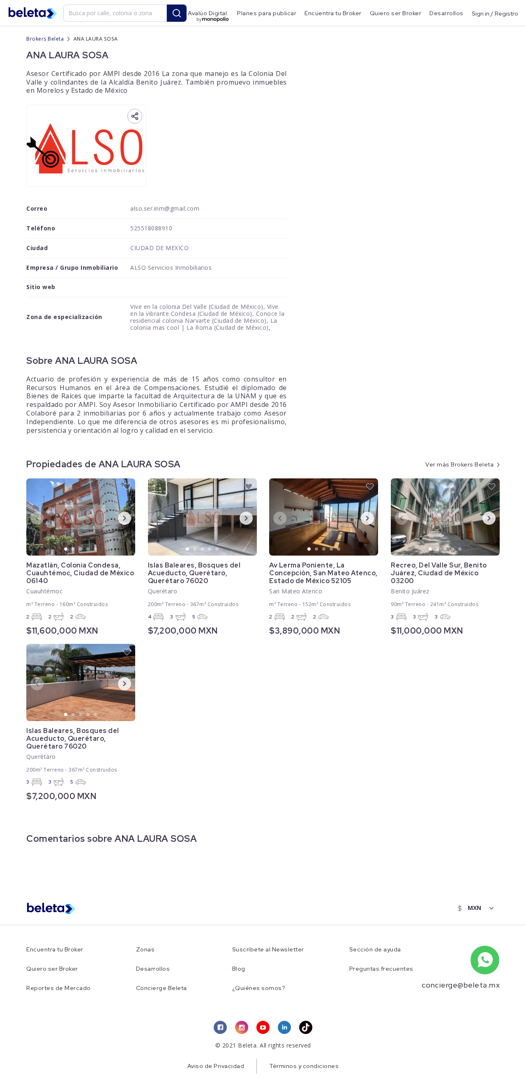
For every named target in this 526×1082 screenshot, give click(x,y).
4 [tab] (88, 549)
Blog (238, 968)
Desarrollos (446, 13)
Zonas (145, 949)
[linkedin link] (284, 1027)
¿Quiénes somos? (259, 988)
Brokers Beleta (45, 38)
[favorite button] (127, 486)
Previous (30, 518)
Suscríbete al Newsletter (268, 949)
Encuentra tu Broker (333, 13)
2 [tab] (74, 549)
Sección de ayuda (375, 949)
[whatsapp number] (485, 960)
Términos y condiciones (304, 1066)
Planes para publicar (266, 13)
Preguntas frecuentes (381, 968)
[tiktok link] (305, 1027)
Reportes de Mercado (58, 988)
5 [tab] (96, 549)
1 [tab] (66, 549)
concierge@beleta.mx (461, 985)
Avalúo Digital (207, 13)
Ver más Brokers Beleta (459, 464)
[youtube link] (263, 1027)
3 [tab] (81, 549)
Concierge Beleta (161, 988)
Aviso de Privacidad (216, 1066)
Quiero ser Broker (396, 13)
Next (118, 518)
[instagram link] (241, 1027)
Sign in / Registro (495, 13)
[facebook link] (220, 1027)
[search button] (177, 13)
